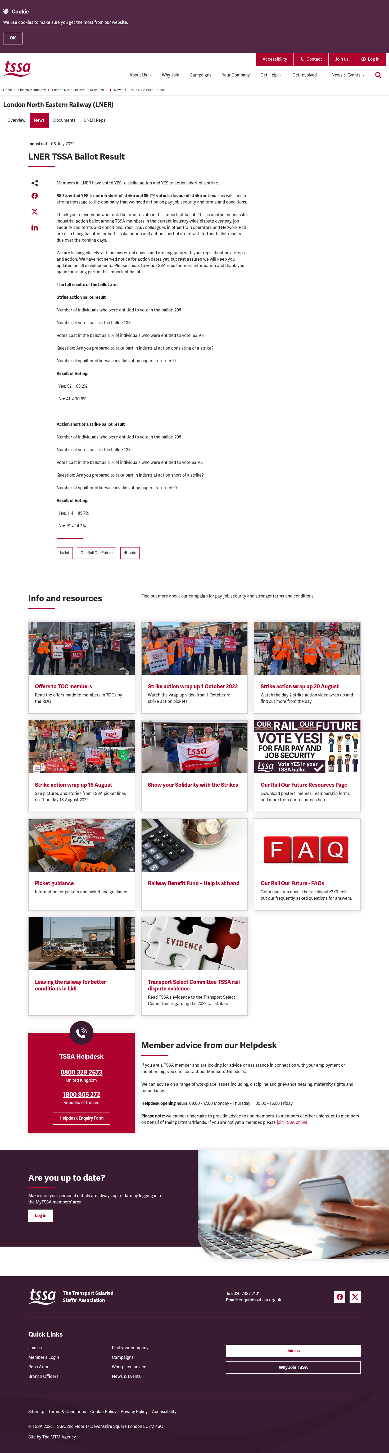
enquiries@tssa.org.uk (260, 1300)
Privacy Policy (134, 1411)
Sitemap (36, 1411)
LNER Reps (94, 120)
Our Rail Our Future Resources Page (304, 785)
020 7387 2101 (247, 1293)
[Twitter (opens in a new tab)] (355, 1297)
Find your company (32, 90)
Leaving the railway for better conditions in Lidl (70, 985)
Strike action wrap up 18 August (73, 785)
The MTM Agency (59, 1437)
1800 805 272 (81, 1095)
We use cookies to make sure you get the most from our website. (65, 22)
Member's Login (43, 1357)
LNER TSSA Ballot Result (147, 90)
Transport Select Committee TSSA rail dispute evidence (194, 985)
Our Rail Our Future (96, 553)
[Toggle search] (378, 75)
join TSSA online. (292, 1122)
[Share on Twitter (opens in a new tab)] (34, 211)
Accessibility (275, 59)
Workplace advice (129, 1367)
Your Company (236, 75)
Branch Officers (43, 1376)
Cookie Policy (103, 1411)
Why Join (170, 75)
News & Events (126, 1376)
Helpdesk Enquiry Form (82, 1118)
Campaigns (200, 75)
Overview (16, 120)
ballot (64, 553)
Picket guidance (54, 883)
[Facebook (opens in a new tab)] (339, 1297)
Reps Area (38, 1367)
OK (13, 38)
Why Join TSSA (293, 1367)
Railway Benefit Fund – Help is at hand (193, 883)
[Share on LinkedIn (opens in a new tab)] (34, 227)
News (118, 90)
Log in (40, 1215)
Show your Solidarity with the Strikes (193, 785)
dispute (130, 553)
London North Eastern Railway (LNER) (80, 90)
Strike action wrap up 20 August (300, 686)
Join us (342, 59)
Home (7, 90)
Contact (314, 59)
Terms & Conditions (67, 1411)
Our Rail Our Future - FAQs (292, 883)
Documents (64, 120)
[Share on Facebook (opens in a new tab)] (34, 195)
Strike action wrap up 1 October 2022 (193, 686)
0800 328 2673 (81, 1072)
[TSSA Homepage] (17, 69)
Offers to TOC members (63, 686)
